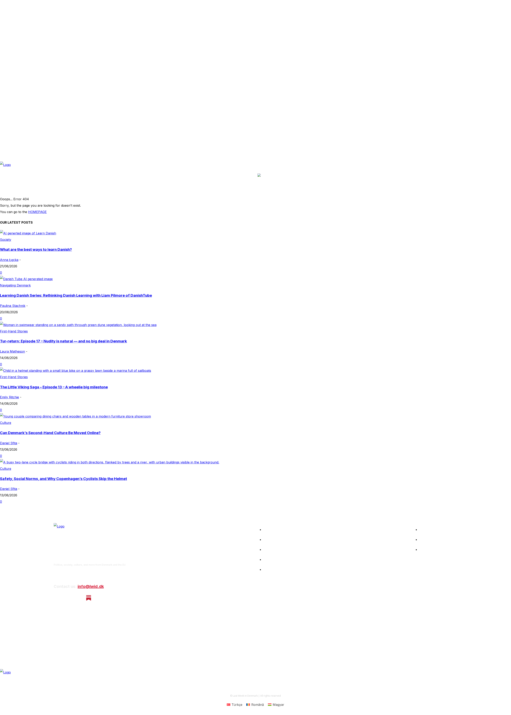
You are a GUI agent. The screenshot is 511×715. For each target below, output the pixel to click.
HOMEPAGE (37, 212)
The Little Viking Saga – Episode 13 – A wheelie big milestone (54, 387)
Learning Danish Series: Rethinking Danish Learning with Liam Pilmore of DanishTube (76, 295)
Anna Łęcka (9, 260)
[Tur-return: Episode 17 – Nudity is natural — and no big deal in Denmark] (78, 325)
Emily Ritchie (9, 397)
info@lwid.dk (91, 586)
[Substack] (88, 598)
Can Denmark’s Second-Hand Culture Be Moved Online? (50, 432)
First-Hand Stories (14, 331)
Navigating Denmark (15, 285)
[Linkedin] (78, 598)
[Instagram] (67, 598)
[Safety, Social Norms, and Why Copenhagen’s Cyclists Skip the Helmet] (109, 462)
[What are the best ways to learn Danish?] (28, 233)
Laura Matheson (12, 351)
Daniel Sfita (8, 443)
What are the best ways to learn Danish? (36, 249)
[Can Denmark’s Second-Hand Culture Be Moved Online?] (75, 416)
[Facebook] (57, 598)
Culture (5, 423)
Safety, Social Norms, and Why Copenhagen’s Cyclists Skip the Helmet (63, 478)
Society (5, 240)
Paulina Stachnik (12, 306)
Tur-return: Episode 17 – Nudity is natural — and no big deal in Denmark (63, 341)
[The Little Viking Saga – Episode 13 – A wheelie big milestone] (75, 371)
